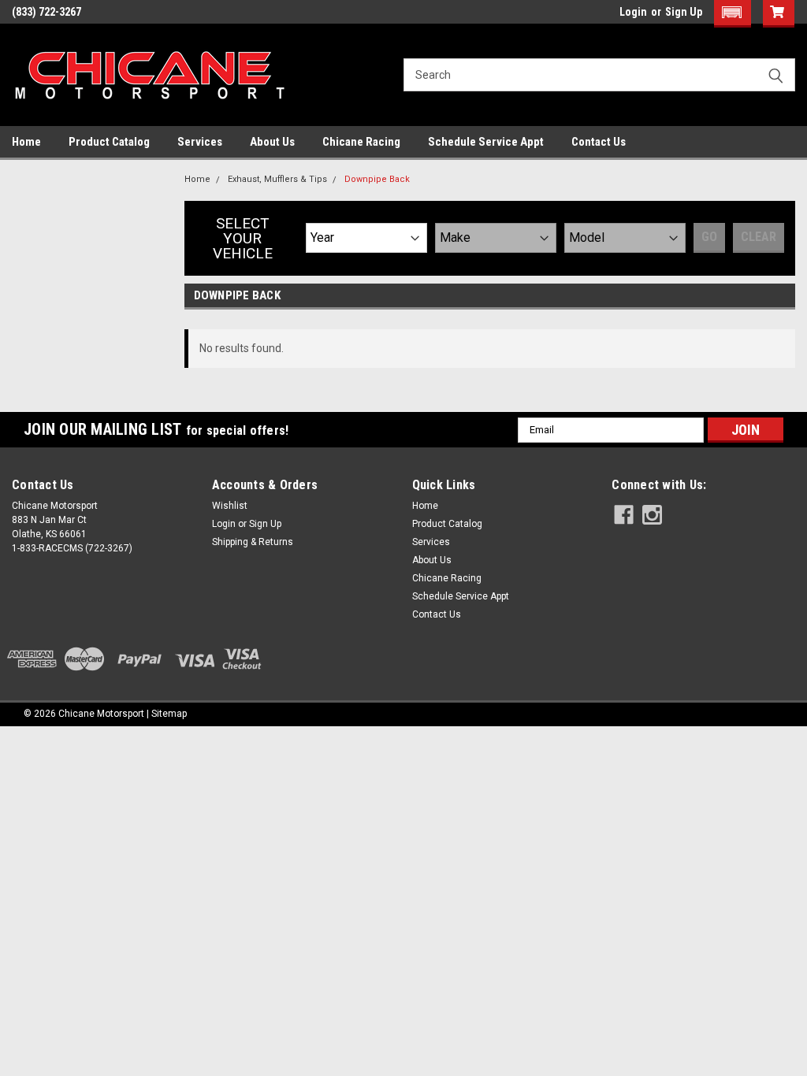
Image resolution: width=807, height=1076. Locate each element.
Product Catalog (109, 142)
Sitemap (169, 713)
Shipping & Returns (252, 541)
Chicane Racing (361, 142)
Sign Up (683, 12)
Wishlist (229, 505)
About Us (272, 142)
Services (199, 142)
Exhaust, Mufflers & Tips (277, 179)
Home (26, 142)
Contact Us (598, 142)
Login (633, 12)
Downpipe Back (377, 179)
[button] (732, 14)
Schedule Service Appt (486, 142)
